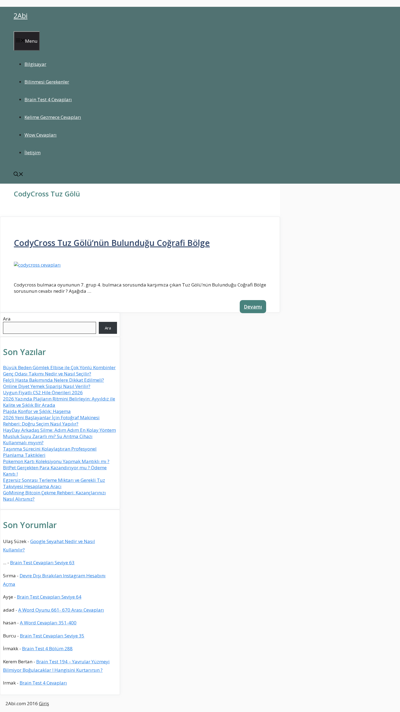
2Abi (20, 15)
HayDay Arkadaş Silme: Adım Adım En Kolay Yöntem (59, 430)
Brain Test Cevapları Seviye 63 (42, 562)
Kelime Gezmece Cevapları (52, 117)
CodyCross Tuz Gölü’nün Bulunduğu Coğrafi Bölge (112, 242)
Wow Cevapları (40, 135)
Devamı (253, 306)
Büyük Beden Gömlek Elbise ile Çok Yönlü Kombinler (59, 367)
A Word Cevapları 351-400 (48, 622)
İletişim (32, 152)
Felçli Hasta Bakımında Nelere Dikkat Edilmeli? (53, 380)
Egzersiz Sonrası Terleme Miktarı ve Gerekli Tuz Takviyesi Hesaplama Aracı (54, 483)
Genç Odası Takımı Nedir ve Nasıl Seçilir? (47, 374)
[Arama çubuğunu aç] (18, 175)
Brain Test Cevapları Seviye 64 (49, 597)
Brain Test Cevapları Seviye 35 (52, 636)
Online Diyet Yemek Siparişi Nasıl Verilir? (46, 386)
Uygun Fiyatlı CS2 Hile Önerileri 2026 (43, 392)
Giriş (44, 703)
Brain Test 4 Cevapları (48, 99)
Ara (7, 319)
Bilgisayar (35, 64)
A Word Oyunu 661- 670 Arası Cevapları (61, 610)
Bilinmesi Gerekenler (46, 82)
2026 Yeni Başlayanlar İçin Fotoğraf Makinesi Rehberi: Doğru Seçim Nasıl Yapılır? (51, 420)
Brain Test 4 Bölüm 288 (47, 648)
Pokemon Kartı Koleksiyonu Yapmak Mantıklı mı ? (56, 461)
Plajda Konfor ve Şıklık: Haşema (37, 411)
